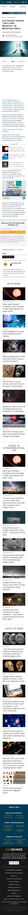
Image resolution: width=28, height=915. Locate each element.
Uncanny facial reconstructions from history (20, 830)
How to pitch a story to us (14, 899)
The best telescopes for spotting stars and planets (8, 843)
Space (3, 17)
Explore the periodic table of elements (8, 830)
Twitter (20, 203)
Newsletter (23, 61)
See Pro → (17, 2)
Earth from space (19, 815)
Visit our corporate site (19, 858)
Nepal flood (12, 6)
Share (6, 61)
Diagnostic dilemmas (8, 817)
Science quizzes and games (8, 840)
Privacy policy (14, 881)
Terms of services (17, 236)
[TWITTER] (11, 265)
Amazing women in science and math (20, 826)
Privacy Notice (19, 237)
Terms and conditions (14, 878)
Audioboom (5, 174)
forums (15, 210)
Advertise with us (14, 887)
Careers (14, 893)
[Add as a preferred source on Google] (14, 862)
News (21, 36)
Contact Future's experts (14, 873)
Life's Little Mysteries (8, 257)
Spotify (12, 176)
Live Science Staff (11, 35)
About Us (14, 876)
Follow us (15, 61)
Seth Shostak (11, 135)
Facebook (12, 203)
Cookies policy (14, 884)
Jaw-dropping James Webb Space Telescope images (8, 826)
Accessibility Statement (14, 870)
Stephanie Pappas (16, 138)
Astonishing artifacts (20, 817)
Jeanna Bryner (12, 129)
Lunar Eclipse (23, 6)
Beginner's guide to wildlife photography (19, 840)
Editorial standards (14, 896)
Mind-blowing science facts (19, 843)
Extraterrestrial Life (11, 17)
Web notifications (14, 890)
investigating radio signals (9, 124)
